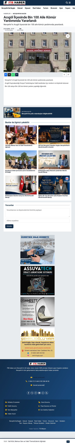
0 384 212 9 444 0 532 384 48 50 (39, 381)
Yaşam (67, 8)
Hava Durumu (45, 402)
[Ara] (67, 3)
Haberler (7, 13)
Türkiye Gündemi (38, 423)
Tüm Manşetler (12, 410)
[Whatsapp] (43, 392)
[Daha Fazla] (16, 74)
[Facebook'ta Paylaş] (5, 74)
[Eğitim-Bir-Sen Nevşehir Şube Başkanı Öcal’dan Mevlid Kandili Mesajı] (54, 185)
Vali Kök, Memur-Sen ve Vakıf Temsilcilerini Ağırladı (27, 441)
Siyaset (27, 8)
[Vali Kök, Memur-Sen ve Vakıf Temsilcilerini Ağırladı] (21, 135)
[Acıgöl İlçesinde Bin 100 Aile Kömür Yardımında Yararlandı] (37, 52)
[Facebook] (28, 392)
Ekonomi (54, 8)
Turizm (45, 8)
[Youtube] (39, 392)
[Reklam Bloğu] (37, 249)
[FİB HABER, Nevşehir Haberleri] (14, 2)
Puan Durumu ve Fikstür (48, 406)
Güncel (19, 8)
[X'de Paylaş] (9, 74)
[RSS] (46, 392)
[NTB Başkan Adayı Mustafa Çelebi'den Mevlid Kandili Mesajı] (54, 160)
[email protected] (38, 377)
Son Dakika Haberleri (47, 410)
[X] (32, 392)
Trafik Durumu (12, 406)
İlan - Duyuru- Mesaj (25, 423)
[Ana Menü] (70, 3)
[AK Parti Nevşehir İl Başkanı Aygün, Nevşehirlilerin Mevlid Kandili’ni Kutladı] (54, 135)
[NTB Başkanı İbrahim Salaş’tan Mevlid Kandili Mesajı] (21, 185)
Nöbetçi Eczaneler (14, 402)
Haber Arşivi (12, 414)
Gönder (9, 226)
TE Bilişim (42, 429)
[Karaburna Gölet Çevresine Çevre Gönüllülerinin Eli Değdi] (21, 160)
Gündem (62, 421)
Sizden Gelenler (51, 423)
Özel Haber (37, 8)
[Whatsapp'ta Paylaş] (13, 74)
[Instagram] (35, 392)
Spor (61, 8)
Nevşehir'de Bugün (8, 8)
